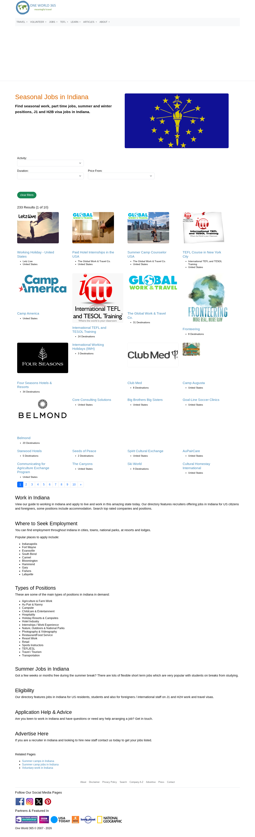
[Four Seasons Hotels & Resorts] (42, 359)
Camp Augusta (194, 383)
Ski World (135, 464)
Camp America (28, 313)
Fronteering (191, 329)
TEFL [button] (63, 22)
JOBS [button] (52, 22)
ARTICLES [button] (89, 22)
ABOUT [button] (104, 22)
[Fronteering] (208, 299)
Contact (171, 782)
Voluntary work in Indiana (37, 767)
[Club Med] (153, 355)
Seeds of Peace (84, 451)
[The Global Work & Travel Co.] (153, 283)
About (83, 782)
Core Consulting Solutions (91, 400)
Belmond (24, 438)
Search (123, 782)
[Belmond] (42, 410)
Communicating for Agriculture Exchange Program (33, 468)
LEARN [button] (75, 22)
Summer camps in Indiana (38, 761)
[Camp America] (42, 284)
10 (74, 484)
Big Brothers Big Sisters (145, 400)
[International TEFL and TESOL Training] (97, 299)
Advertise (151, 782)
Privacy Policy (109, 782)
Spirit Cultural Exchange (145, 451)
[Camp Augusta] (191, 350)
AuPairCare (191, 451)
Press (161, 782)
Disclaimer (94, 782)
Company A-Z (136, 782)
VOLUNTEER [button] (37, 22)
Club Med (135, 383)
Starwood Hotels (29, 451)
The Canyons (82, 464)
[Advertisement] (127, 52)
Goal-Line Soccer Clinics (201, 400)
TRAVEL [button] (21, 22)
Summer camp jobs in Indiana (40, 764)
